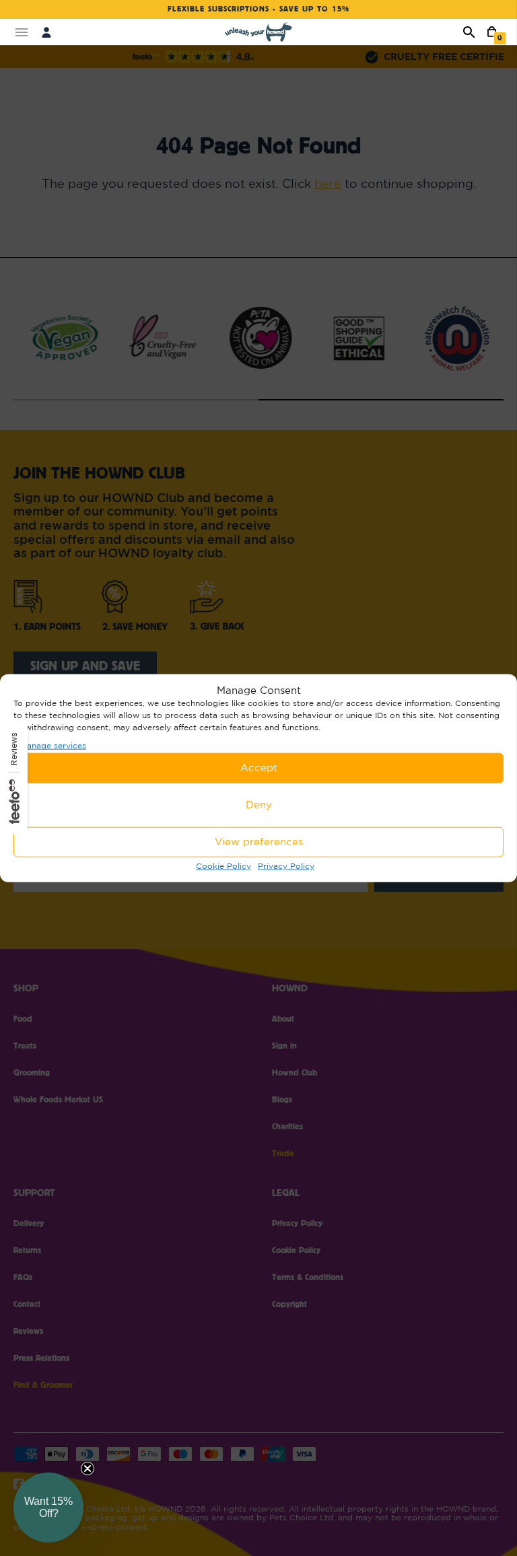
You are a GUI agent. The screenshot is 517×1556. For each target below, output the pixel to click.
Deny (259, 804)
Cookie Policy (223, 865)
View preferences (259, 841)
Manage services (53, 745)
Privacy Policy (286, 865)
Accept (258, 767)
